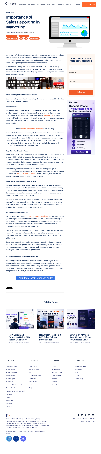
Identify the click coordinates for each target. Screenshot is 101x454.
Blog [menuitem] (30, 372)
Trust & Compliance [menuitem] (81, 366)
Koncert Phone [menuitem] (10, 375)
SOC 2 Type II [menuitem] (79, 369)
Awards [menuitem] (54, 379)
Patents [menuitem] (54, 366)
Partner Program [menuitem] (34, 369)
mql (26, 38)
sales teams (48, 115)
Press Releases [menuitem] (56, 375)
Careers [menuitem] (54, 382)
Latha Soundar (12, 32)
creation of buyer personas (26, 174)
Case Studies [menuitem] (33, 382)
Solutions (31, 4)
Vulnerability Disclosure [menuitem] (23, 419)
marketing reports (12, 38)
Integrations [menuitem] (9, 394)
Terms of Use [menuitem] (10, 419)
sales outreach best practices (31, 129)
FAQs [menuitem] (30, 388)
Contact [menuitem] (54, 385)
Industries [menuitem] (9, 406)
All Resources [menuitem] (33, 366)
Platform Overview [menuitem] (11, 366)
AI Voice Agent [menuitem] (10, 379)
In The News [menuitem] (56, 369)
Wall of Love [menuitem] (32, 379)
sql (21, 38)
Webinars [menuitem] (32, 385)
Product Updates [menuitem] (57, 372)
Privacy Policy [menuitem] (79, 379)
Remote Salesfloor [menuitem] (11, 388)
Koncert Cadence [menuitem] (11, 372)
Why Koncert (41, 4)
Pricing (68, 4)
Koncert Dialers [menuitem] (10, 369)
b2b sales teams (34, 38)
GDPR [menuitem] (77, 375)
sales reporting (23, 35)
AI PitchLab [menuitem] (9, 382)
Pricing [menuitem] (8, 397)
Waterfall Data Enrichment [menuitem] (14, 385)
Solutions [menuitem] (9, 403)
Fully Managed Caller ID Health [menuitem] (15, 391)
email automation (12, 35)
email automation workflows (37, 216)
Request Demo (89, 5)
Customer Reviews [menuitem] (35, 375)
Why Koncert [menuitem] (10, 400)
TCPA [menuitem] (77, 372)
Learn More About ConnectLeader (35, 278)
